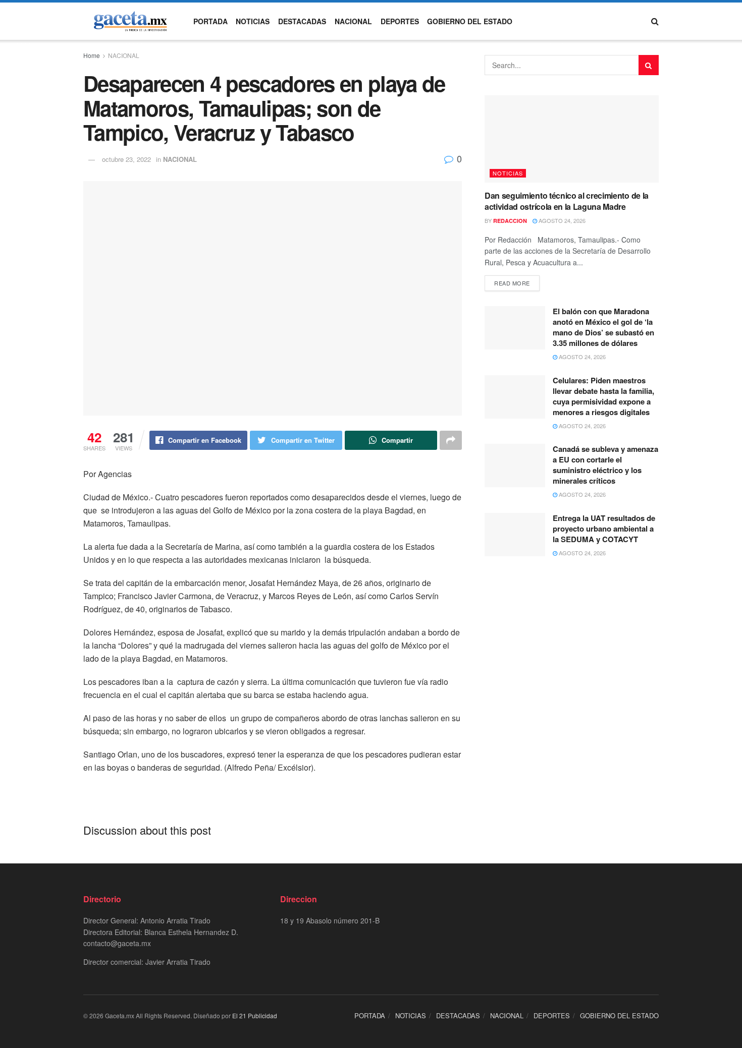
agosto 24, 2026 (561, 220)
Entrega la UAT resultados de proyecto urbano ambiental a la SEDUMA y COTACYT (604, 528)
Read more (512, 283)
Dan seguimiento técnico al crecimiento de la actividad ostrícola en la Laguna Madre (567, 201)
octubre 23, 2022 (126, 159)
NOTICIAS (253, 21)
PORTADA (210, 21)
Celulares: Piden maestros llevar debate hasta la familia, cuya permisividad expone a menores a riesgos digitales (603, 396)
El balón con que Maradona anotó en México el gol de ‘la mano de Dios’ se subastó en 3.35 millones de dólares (603, 327)
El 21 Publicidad (254, 1015)
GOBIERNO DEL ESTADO (469, 21)
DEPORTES (400, 21)
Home (91, 55)
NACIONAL (353, 21)
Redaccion (510, 220)
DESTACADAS (302, 21)
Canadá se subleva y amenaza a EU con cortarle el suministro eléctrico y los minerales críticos (605, 464)
